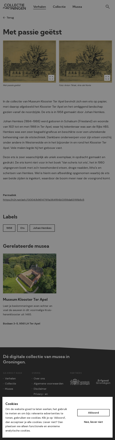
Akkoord (93, 412)
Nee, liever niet (93, 422)
